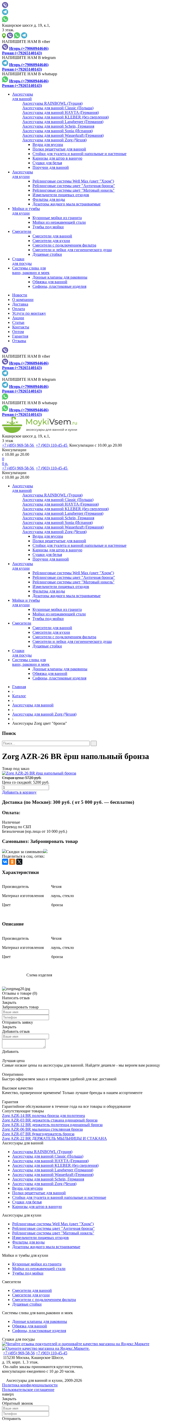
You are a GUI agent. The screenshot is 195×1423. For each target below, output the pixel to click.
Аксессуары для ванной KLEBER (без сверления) (55, 1165)
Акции (18, 318)
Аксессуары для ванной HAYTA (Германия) (50, 1161)
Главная (19, 687)
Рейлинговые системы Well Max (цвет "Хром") (73, 181)
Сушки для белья (47, 163)
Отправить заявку (17, 1022)
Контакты (20, 327)
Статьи (18, 322)
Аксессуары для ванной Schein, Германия (48, 1179)
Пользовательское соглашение (28, 1389)
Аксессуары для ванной (33, 705)
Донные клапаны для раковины (59, 277)
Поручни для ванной (50, 167)
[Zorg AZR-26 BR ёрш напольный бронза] (97, 773)
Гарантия (20, 336)
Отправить (11, 1418)
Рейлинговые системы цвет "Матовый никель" (73, 190)
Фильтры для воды (48, 199)
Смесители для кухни (51, 240)
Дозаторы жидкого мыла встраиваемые (66, 204)
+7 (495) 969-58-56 (18, 445)
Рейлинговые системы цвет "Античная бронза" (73, 186)
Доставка (20, 304)
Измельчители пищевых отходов (60, 195)
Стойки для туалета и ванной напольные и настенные (79, 154)
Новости (19, 295)
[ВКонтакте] (5, 862)
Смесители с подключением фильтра (64, 245)
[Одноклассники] (12, 862)
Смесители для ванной (52, 236)
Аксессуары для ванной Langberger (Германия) (52, 1170)
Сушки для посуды (18, 1339)
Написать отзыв (16, 998)
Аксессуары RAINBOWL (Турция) (42, 1151)
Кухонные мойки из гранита (57, 218)
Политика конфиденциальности (30, 1385)
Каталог (19, 696)
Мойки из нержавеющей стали (59, 222)
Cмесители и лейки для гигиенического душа (72, 250)
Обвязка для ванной (49, 282)
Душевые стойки (47, 254)
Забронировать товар (54, 841)
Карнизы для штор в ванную (57, 158)
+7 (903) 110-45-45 (52, 445)
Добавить (10, 1051)
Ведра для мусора (47, 144)
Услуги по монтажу (29, 313)
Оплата (18, 309)
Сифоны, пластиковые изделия (59, 286)
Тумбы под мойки (48, 227)
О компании (23, 299)
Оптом (18, 331)
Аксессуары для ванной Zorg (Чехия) (44, 714)
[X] (19, 862)
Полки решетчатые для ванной (59, 149)
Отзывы (19, 341)
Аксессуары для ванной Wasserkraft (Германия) (52, 1174)
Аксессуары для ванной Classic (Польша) (47, 1156)
